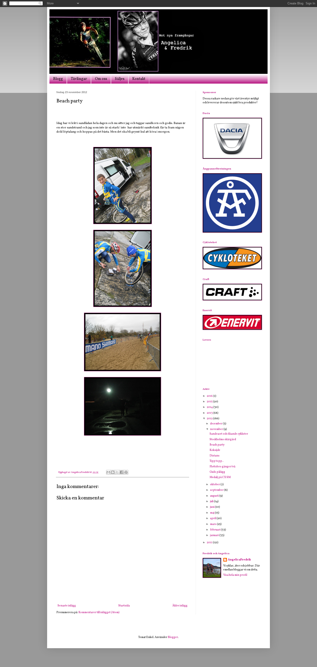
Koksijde (215, 450)
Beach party (217, 445)
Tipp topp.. (217, 461)
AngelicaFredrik (239, 560)
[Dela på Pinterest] (126, 472)
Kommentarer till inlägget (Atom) (99, 612)
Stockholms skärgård (223, 439)
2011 (210, 542)
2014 (210, 407)
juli (212, 501)
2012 (210, 418)
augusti (214, 496)
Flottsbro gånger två (222, 467)
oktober (215, 484)
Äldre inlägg (180, 606)
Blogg (58, 78)
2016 (210, 396)
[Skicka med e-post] (108, 472)
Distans (215, 456)
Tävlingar (79, 78)
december (216, 424)
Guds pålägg (217, 472)
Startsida (124, 606)
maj (212, 513)
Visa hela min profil (235, 575)
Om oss (101, 78)
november (216, 429)
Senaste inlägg (67, 606)
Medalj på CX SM (220, 477)
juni (212, 507)
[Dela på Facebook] (121, 472)
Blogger (173, 637)
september (217, 490)
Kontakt (138, 78)
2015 (210, 401)
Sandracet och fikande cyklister (229, 434)
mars (213, 524)
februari (215, 530)
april (213, 518)
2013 (210, 413)
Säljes (119, 78)
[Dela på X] (117, 472)
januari (214, 535)
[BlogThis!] (112, 472)
